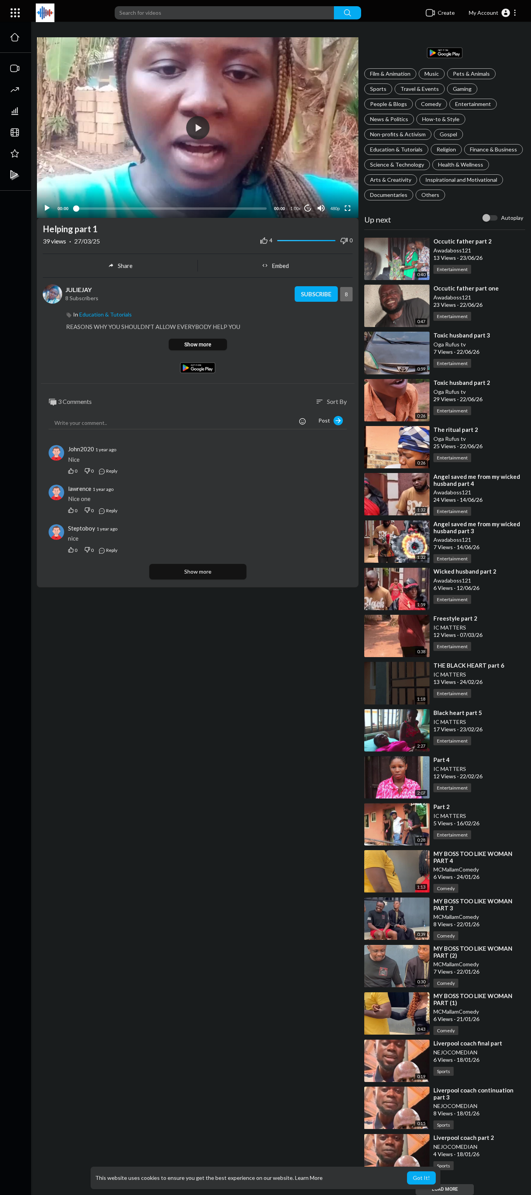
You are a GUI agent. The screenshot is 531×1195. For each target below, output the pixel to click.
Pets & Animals (471, 73)
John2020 (81, 448)
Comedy (431, 104)
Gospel (448, 134)
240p (332, 189)
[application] (197, 127)
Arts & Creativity (390, 179)
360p (332, 178)
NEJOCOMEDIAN (455, 1052)
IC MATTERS (449, 627)
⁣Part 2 (441, 806)
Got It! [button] (421, 1177)
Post (326, 420)
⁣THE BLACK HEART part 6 (468, 665)
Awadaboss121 (452, 250)
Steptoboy (81, 528)
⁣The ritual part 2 (455, 429)
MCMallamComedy (456, 869)
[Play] (47, 208)
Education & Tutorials (396, 149)
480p (335, 208)
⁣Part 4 (441, 759)
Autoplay (512, 217)
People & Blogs (388, 104)
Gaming (462, 88)
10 (307, 208)
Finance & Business (493, 149)
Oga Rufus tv (449, 344)
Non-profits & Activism (398, 134)
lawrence (79, 488)
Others (430, 194)
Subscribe (316, 293)
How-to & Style (440, 119)
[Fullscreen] (347, 208)
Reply (111, 471)
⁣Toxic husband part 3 (461, 335)
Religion (446, 149)
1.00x (295, 208)
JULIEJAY (78, 289)
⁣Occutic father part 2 (462, 241)
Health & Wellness (460, 164)
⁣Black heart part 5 (457, 712)
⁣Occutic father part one (466, 288)
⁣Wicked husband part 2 (464, 571)
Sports (378, 88)
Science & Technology (397, 164)
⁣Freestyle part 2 (455, 618)
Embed (280, 265)
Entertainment (473, 104)
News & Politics (389, 119)
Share (125, 265)
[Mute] (321, 208)
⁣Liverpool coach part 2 (463, 1137)
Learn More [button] (309, 1177)
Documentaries (388, 194)
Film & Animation (390, 73)
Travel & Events (419, 88)
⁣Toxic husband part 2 (461, 382)
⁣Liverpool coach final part (467, 1043)
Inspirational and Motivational (461, 179)
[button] (493, 13)
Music (431, 73)
